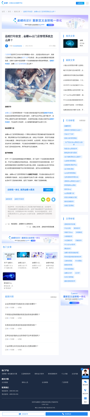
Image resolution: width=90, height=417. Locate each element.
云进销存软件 (26, 374)
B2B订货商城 (68, 277)
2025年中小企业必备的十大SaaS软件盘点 (74, 85)
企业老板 (5, 382)
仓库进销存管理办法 (71, 177)
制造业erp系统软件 (70, 148)
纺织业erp (67, 189)
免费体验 (80, 3)
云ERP (77, 273)
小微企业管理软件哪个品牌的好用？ (74, 66)
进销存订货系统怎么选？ (72, 130)
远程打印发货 (19, 199)
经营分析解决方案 (70, 197)
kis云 (16, 64)
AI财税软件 (68, 236)
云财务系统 (68, 261)
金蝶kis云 (8, 113)
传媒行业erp (68, 232)
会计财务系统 (69, 169)
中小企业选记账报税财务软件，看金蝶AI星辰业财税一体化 (74, 100)
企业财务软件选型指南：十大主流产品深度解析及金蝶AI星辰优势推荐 (74, 80)
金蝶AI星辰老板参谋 (71, 252)
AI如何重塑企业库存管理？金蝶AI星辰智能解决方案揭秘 (74, 90)
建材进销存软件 (69, 281)
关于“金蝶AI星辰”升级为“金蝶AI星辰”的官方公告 (9, 263)
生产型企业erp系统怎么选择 (74, 143)
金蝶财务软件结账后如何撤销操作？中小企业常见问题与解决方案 (74, 75)
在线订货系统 (69, 205)
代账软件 (79, 240)
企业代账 (75, 374)
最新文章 (17, 11)
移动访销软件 (69, 201)
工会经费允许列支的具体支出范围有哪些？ (21, 346)
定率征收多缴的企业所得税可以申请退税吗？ (22, 335)
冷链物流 (79, 232)
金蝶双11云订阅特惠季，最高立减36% (36, 263)
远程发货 (9, 199)
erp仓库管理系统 (70, 173)
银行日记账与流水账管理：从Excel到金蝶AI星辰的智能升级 (73, 70)
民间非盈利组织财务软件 (72, 257)
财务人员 (25, 382)
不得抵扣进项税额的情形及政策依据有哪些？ (22, 314)
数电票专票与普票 (70, 153)
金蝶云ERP (68, 273)
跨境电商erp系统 (70, 185)
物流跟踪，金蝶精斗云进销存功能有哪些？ (22, 224)
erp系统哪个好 (69, 193)
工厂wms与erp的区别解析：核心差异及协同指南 (74, 95)
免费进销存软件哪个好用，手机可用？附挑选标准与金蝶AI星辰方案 (74, 110)
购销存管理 (68, 265)
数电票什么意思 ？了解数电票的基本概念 (9, 283)
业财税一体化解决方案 (9, 374)
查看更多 (53, 297)
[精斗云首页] (11, 3)
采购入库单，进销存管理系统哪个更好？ (44, 227)
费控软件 (67, 248)
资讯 (9, 11)
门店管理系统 (22, 64)
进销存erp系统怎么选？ (72, 181)
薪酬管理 (67, 126)
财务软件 (77, 228)
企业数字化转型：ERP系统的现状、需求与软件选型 (74, 105)
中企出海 (67, 228)
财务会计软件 (39, 374)
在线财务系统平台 (70, 165)
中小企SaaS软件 (69, 244)
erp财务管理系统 (70, 161)
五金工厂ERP (68, 134)
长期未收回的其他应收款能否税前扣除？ (21, 325)
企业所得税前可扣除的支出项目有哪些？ (21, 304)
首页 (3, 11)
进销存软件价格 (69, 224)
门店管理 (8, 54)
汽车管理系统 (69, 269)
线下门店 (25, 57)
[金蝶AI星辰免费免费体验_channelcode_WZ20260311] (30, 238)
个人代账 (64, 374)
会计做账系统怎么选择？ (72, 157)
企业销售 (45, 382)
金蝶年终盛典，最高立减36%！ (50, 263)
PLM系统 (78, 261)
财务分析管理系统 (70, 138)
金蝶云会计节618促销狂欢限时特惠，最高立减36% (23, 263)
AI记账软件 (68, 240)
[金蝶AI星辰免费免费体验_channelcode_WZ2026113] (45, 22)
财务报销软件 (52, 374)
